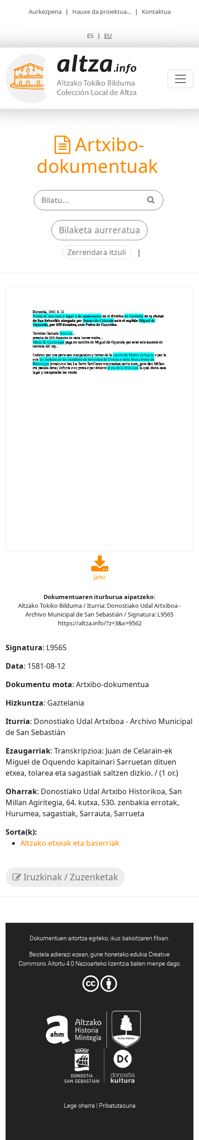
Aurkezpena (45, 11)
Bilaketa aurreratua (99, 230)
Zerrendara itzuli (97, 252)
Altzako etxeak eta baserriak (69, 843)
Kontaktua (156, 11)
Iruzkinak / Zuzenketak (69, 877)
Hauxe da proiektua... (101, 11)
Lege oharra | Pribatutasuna (100, 1105)
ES (90, 35)
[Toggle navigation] (180, 79)
